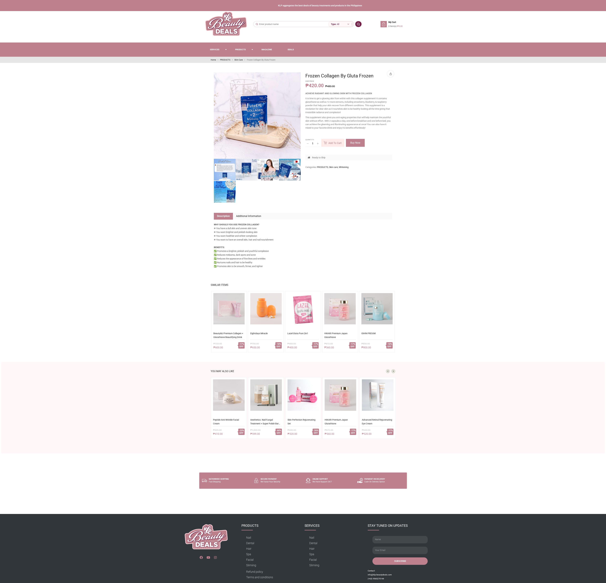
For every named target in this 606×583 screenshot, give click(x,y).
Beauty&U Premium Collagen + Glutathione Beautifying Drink (228, 335)
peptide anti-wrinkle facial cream (226, 422)
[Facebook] (201, 557)
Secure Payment (269, 479)
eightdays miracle (259, 333)
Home (213, 60)
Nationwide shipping (219, 479)
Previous (388, 371)
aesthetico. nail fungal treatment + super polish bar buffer (264, 422)
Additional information (248, 216)
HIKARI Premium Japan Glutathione (336, 335)
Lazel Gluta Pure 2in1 (297, 333)
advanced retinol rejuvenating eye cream (377, 422)
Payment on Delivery (374, 479)
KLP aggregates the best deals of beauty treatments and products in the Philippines (320, 5)
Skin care (238, 60)
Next (393, 371)
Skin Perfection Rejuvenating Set (301, 422)
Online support (320, 479)
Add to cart (335, 143)
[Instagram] (215, 557)
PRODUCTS (225, 60)
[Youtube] (208, 557)
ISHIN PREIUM (368, 333)
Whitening (344, 167)
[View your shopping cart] (383, 24)
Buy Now (355, 142)
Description (223, 216)
